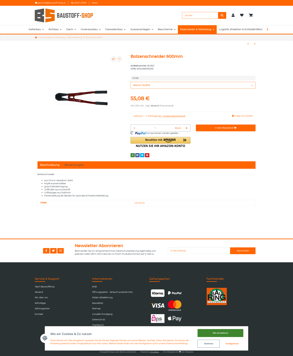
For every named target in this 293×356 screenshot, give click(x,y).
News (95, 3)
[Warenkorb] (252, 15)
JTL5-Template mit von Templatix (178, 352)
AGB (94, 286)
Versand (155, 105)
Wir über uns (41, 297)
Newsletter (97, 303)
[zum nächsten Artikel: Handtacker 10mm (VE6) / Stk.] (254, 43)
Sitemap (96, 308)
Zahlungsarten (42, 308)
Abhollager (40, 303)
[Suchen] (222, 15)
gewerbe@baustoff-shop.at (51, 3)
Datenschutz (98, 319)
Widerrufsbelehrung (102, 297)
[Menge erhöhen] (186, 128)
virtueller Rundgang (102, 314)
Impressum (98, 325)
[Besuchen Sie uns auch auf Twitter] (53, 250)
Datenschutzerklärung (127, 251)
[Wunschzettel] (241, 15)
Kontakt (39, 314)
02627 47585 (80, 3)
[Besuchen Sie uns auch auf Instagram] (60, 250)
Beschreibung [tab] (50, 165)
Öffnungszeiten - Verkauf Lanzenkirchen (112, 292)
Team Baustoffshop (45, 286)
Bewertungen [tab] (74, 165)
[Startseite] (36, 37)
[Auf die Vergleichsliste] (113, 59)
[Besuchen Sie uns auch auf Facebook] (46, 250)
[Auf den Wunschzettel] (119, 59)
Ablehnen (208, 343)
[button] (233, 15)
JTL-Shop (155, 352)
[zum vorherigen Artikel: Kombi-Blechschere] (248, 43)
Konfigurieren (232, 343)
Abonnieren (243, 250)
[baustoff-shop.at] (67, 15)
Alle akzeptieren (220, 333)
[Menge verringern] (134, 128)
